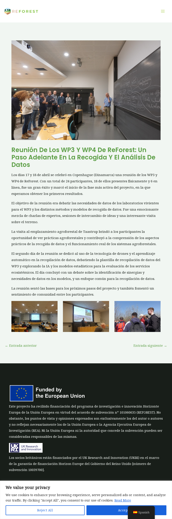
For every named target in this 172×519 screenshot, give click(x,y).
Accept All (126, 510)
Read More (122, 500)
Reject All (45, 510)
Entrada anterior (21, 345)
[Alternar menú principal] (163, 11)
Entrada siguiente (150, 345)
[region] (86, 500)
